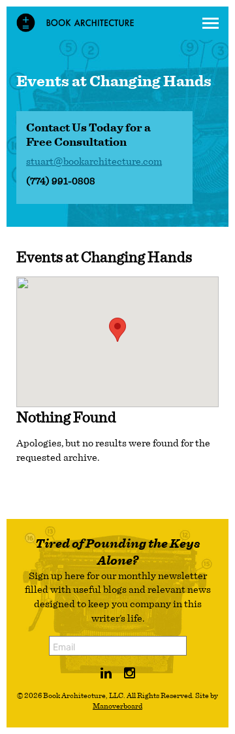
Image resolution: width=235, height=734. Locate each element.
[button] (117, 329)
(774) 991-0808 (60, 181)
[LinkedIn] (106, 673)
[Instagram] (129, 673)
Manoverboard (117, 706)
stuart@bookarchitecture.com (94, 161)
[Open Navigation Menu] (210, 23)
